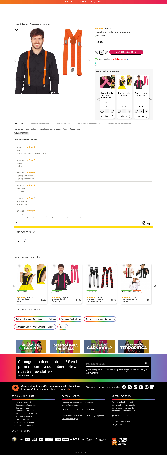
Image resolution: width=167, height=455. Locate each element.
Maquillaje (20, 241)
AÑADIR (107, 116)
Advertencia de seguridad (89, 123)
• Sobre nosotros (21, 408)
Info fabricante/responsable (119, 123)
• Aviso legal (19, 414)
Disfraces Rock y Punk (71, 319)
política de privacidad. (92, 373)
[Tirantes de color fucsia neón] (54, 266)
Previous (97, 98)
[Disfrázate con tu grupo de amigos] (31, 353)
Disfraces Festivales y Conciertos (100, 319)
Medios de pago (63, 123)
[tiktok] (135, 387)
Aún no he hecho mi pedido (124, 402)
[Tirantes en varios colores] (123, 266)
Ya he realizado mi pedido (123, 405)
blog (69, 389)
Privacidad (32, 414)
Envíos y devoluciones (40, 123)
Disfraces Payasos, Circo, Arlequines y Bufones (36, 319)
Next (149, 98)
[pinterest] (146, 387)
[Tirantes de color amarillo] (19, 266)
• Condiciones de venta (24, 411)
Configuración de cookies (27, 422)
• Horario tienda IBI (22, 402)
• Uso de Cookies (21, 419)
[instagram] (129, 387)
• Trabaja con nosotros (24, 425)
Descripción (18, 123)
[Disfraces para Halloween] (133, 353)
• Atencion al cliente (23, 417)
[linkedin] (152, 387)
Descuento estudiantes (26, 405)
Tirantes (62, 327)
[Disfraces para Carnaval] (99, 353)
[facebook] (124, 387)
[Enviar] (145, 363)
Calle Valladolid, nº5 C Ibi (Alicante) (122, 423)
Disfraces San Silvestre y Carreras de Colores (35, 327)
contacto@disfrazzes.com (123, 411)
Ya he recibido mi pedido (123, 408)
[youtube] (141, 387)
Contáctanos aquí (70, 405)
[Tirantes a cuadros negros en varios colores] (88, 266)
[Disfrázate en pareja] (65, 353)
